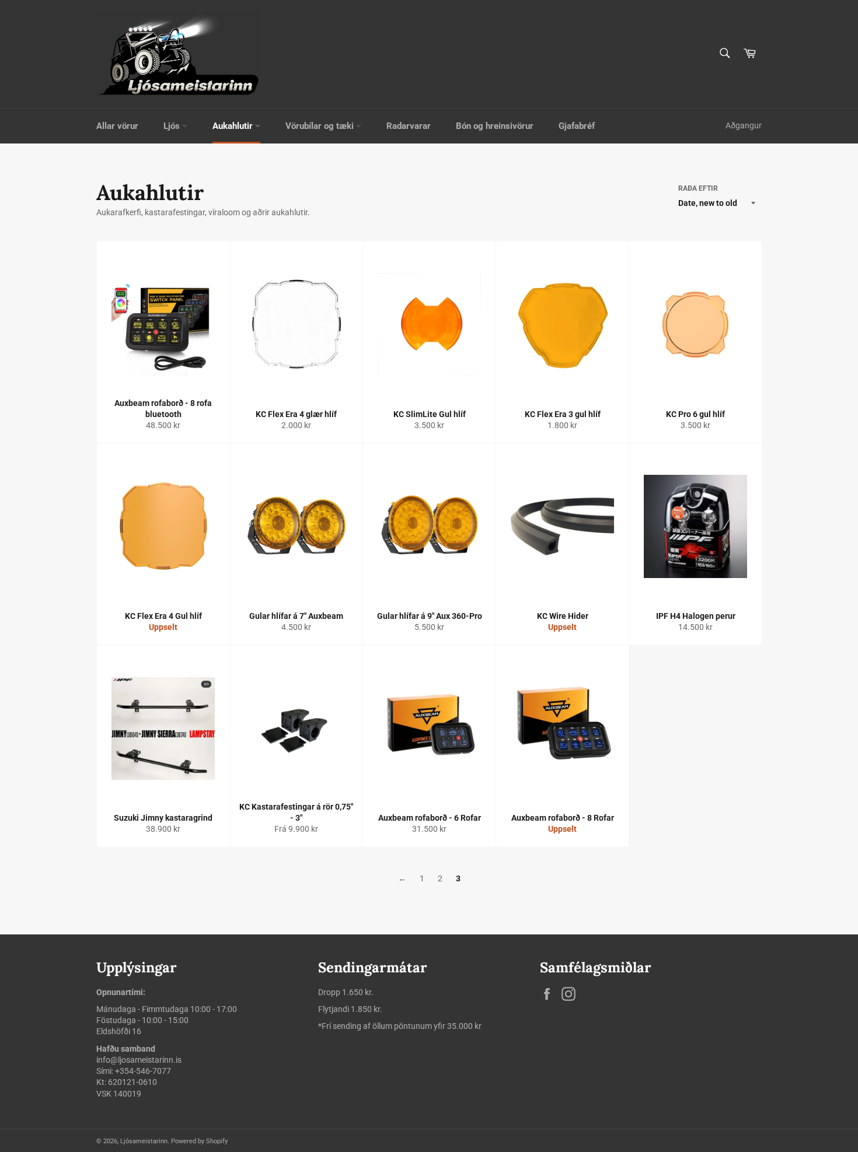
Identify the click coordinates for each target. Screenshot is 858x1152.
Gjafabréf (577, 126)
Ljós (172, 126)
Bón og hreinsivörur (494, 126)
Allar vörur (117, 126)
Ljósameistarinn (144, 1141)
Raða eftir (698, 188)
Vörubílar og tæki (320, 126)
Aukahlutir (233, 126)
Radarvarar (408, 126)
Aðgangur (744, 125)
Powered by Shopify (199, 1141)
